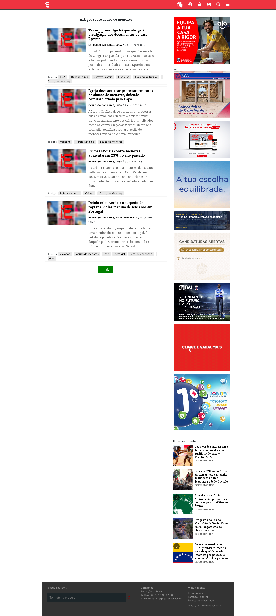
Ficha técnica (195, 593)
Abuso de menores (59, 81)
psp (106, 253)
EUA (62, 76)
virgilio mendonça (141, 253)
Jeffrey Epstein (102, 76)
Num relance (197, 587)
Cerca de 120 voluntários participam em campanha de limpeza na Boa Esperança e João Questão (211, 476)
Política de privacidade (201, 600)
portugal (119, 253)
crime (51, 258)
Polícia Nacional (69, 193)
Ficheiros (123, 76)
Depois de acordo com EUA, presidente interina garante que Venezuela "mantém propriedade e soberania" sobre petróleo (211, 551)
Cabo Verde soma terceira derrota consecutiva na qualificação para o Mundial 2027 (211, 452)
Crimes (89, 193)
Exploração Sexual (145, 76)
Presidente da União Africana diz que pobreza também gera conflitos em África (212, 500)
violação (65, 253)
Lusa (119, 45)
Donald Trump (79, 76)
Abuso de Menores (110, 193)
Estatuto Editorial (198, 597)
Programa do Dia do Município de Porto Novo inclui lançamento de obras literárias (211, 525)
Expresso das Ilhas (101, 45)
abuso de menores (110, 141)
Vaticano (65, 141)
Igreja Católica (85, 141)
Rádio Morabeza (126, 217)
